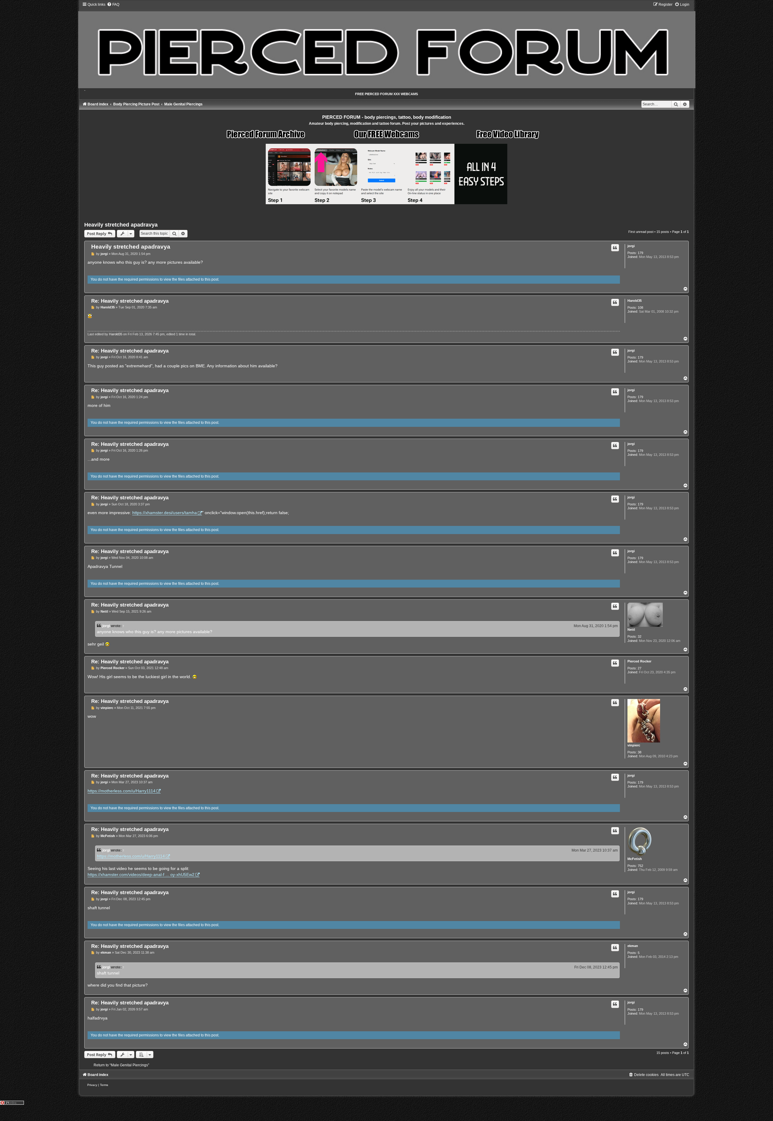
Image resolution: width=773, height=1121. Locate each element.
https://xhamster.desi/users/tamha (164, 512)
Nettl (631, 629)
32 (639, 636)
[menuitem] (113, 4)
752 (640, 866)
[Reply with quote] (615, 247)
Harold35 (634, 300)
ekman (632, 946)
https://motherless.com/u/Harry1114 (122, 790)
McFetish (634, 859)
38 (639, 752)
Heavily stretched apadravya (121, 225)
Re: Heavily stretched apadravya (129, 301)
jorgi (631, 246)
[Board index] (386, 45)
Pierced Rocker (639, 661)
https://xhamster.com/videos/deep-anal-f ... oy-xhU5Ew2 (141, 874)
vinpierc (633, 745)
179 (640, 253)
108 (640, 307)
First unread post (640, 232)
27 (639, 668)
